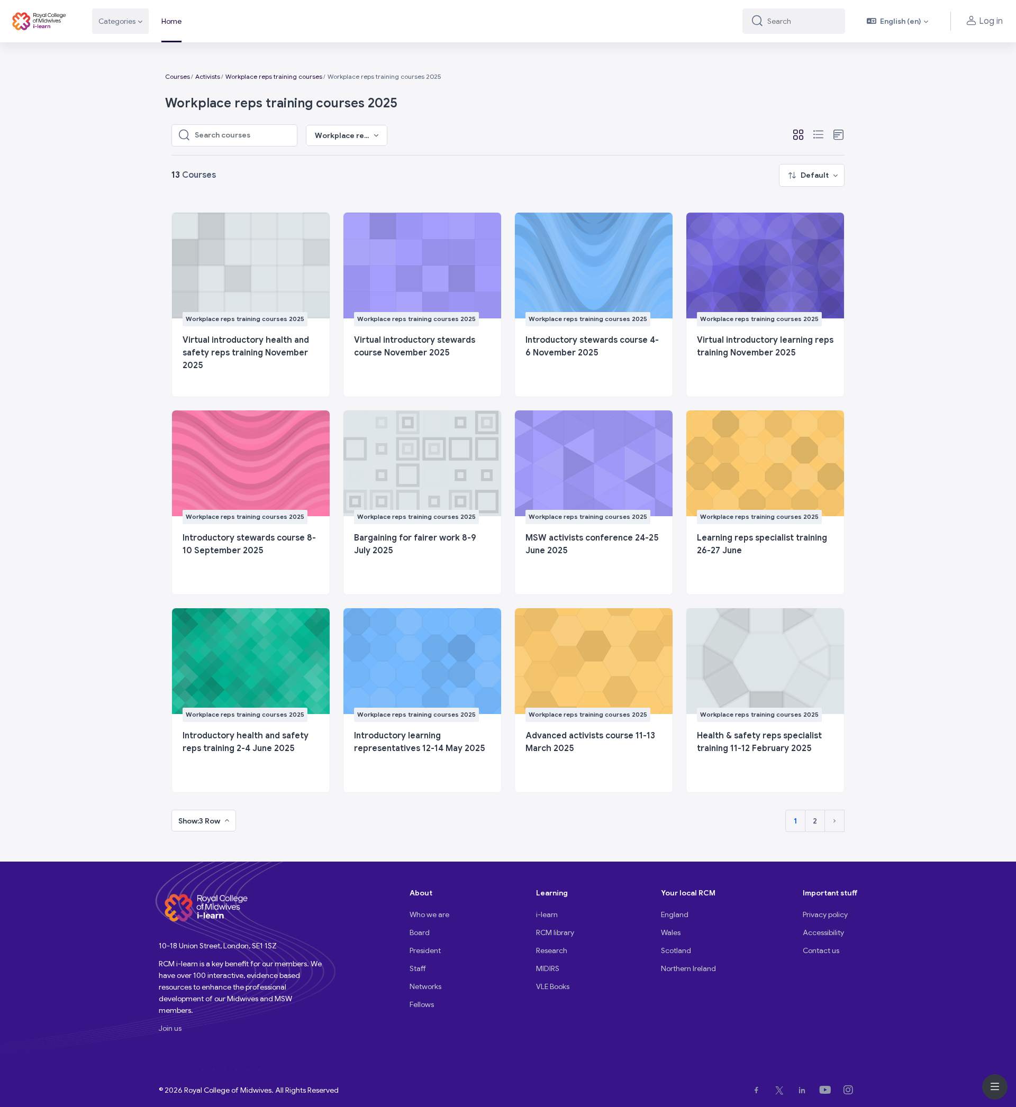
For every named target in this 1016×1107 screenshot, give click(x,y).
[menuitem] (812, 175)
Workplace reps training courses (273, 76)
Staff (418, 968)
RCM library (555, 932)
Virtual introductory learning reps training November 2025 (765, 346)
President (425, 950)
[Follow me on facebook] (758, 1090)
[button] (898, 21)
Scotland (676, 950)
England (674, 914)
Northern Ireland (688, 968)
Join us (170, 1028)
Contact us (821, 950)
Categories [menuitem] (116, 21)
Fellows (422, 1004)
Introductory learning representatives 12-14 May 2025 (419, 742)
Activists (207, 76)
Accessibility (823, 932)
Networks (425, 986)
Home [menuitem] (171, 21)
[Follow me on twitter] (781, 1090)
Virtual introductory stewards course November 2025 (414, 346)
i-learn (547, 914)
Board (420, 932)
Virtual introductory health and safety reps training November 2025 (246, 353)
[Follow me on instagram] (850, 1090)
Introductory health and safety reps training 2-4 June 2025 (246, 742)
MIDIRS (547, 968)
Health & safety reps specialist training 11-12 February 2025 (759, 742)
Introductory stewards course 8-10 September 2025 (249, 544)
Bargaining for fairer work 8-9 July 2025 (415, 544)
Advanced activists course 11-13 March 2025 (590, 742)
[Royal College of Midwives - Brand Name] (39, 21)
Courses (177, 76)
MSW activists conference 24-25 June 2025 (592, 544)
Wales (671, 932)
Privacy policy (825, 914)
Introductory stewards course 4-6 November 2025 (592, 346)
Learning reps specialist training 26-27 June (762, 544)
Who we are (429, 914)
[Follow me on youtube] (827, 1090)
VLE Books (552, 986)
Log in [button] (991, 21)
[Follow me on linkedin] (804, 1090)
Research (551, 950)
